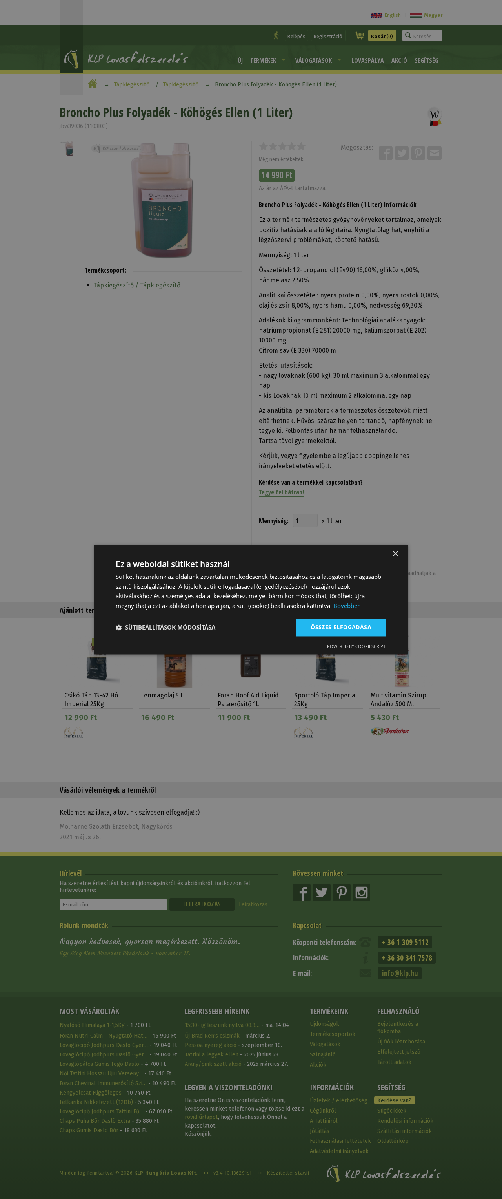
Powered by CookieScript (356, 646)
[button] (165, 627)
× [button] (395, 554)
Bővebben (347, 606)
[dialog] (251, 599)
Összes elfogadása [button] (341, 627)
